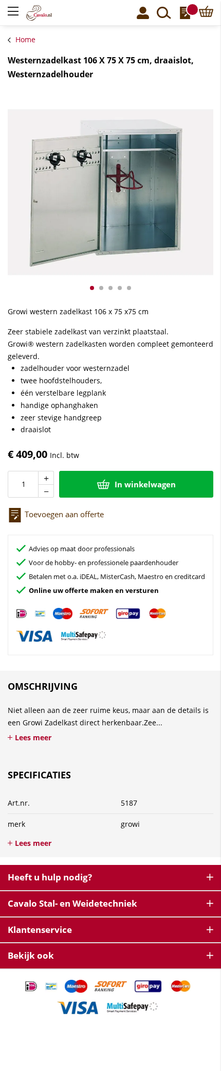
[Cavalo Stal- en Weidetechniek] (51, 13)
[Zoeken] (164, 13)
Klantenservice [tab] (40, 930)
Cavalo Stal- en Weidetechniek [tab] (72, 903)
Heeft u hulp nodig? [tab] (50, 877)
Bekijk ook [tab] (31, 955)
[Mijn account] (143, 13)
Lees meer (33, 737)
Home (25, 39)
